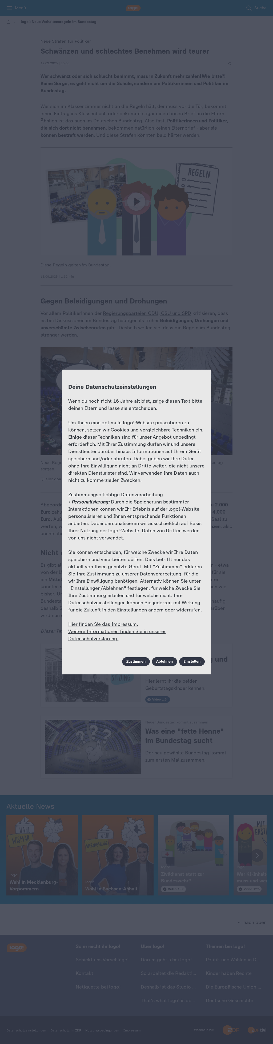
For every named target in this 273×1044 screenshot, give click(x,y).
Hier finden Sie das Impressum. (103, 624)
